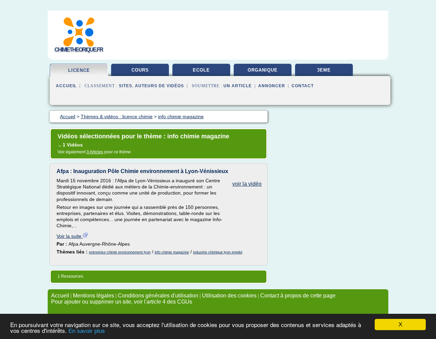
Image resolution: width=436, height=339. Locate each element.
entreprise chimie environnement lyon (120, 252)
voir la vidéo (247, 184)
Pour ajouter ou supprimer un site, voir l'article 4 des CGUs (121, 302)
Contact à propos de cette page (298, 295)
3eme (324, 70)
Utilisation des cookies (229, 295)
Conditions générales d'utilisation (158, 295)
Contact (303, 85)
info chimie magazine (172, 252)
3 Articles (95, 152)
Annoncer (271, 85)
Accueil (66, 85)
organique (263, 70)
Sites (125, 85)
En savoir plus (86, 331)
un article (237, 85)
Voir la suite (70, 236)
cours (140, 70)
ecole (201, 70)
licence (79, 70)
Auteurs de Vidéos (159, 85)
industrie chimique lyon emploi (217, 252)
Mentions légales (93, 295)
